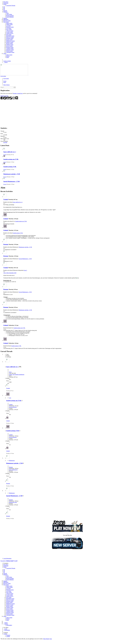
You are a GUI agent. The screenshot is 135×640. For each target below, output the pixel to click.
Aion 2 (25, 270)
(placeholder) (9, 625)
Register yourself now (18, 93)
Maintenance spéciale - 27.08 (11, 174)
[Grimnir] (5, 216)
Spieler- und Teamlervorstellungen (16, 374)
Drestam (4, 176)
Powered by (9, 560)
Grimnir (4, 162)
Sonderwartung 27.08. (9, 166)
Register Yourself (4, 95)
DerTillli (5, 142)
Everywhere (3, 76)
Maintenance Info (13, 502)
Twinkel (4, 154)
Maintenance (12, 460)
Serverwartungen (13, 407)
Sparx (10, 372)
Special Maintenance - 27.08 (11, 181)
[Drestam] (5, 241)
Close (50, 638)
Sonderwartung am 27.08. (10, 159)
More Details (46, 638)
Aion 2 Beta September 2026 (9, 272)
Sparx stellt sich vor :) (9, 152)
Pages (4, 82)
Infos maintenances (13, 469)
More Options (6, 84)
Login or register (7, 61)
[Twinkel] (5, 196)
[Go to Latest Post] (7, 385)
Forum (4, 81)
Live (10, 397)
